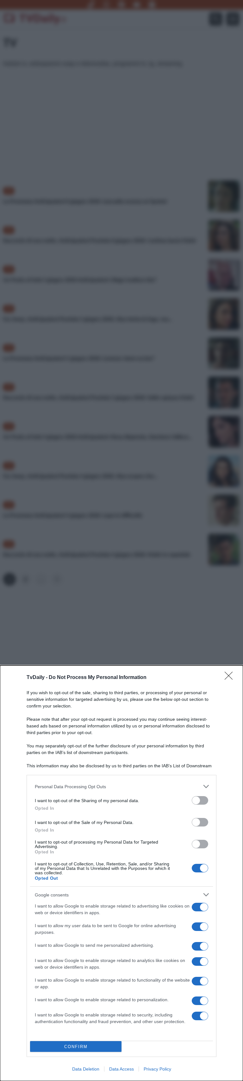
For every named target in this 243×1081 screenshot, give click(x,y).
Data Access (121, 1069)
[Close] (231, 678)
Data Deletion (85, 1069)
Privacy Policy (157, 1069)
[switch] (200, 800)
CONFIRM (76, 1046)
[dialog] (121, 873)
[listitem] (121, 786)
